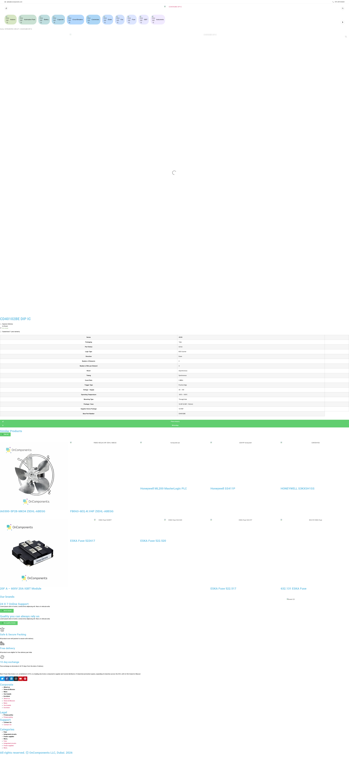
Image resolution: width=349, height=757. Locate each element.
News (5, 692)
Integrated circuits (10, 734)
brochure (7, 696)
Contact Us (7, 722)
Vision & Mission (9, 689)
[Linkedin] (11, 678)
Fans (5, 732)
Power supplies (9, 736)
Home (2, 29)
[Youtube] (20, 678)
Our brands (7, 694)
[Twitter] (2, 678)
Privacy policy (8, 715)
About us (7, 687)
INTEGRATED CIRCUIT (12, 29)
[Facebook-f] (7, 678)
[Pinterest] (25, 678)
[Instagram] (16, 678)
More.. (6, 739)
